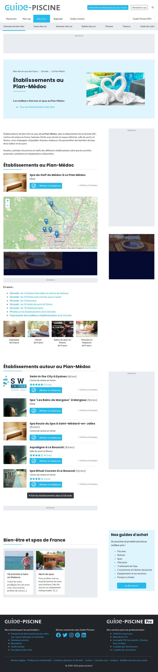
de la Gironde (40, 315)
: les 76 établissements (26, 307)
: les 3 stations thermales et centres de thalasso (39, 293)
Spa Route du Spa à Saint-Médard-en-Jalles (62, 425)
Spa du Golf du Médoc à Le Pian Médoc (58, 175)
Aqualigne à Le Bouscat (52, 447)
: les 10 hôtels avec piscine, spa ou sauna (35, 296)
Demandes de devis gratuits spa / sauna (108, 7)
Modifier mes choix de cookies (133, 660)
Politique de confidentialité (39, 660)
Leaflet (45, 248)
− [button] (8, 205)
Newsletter (16, 643)
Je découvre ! (132, 585)
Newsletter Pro (120, 636)
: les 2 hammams (23, 300)
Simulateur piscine (20, 640)
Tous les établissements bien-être (37, 106)
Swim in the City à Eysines (53, 376)
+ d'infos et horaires (88, 185)
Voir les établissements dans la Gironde (51, 495)
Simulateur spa (139, 7)
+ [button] (8, 201)
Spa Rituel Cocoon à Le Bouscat (58, 471)
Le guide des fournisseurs (125, 646)
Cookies (88, 660)
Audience (114, 660)
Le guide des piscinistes (124, 649)
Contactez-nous (101, 660)
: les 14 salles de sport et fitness (31, 304)
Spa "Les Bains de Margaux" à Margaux (63, 400)
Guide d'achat (17, 646)
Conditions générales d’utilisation (68, 660)
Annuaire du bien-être (21, 649)
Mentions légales (18, 660)
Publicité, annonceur (123, 633)
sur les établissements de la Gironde (33, 311)
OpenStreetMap (91, 248)
